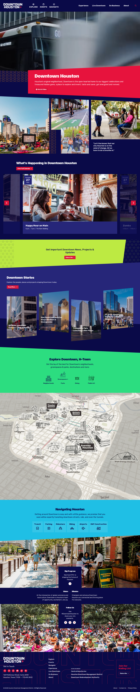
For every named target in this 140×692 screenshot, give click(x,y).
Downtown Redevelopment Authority (85, 677)
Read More (11, 287)
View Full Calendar (24, 168)
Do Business (114, 6)
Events (51, 662)
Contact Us (122, 688)
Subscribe (69, 257)
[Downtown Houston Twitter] (4, 670)
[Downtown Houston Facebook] (65, 622)
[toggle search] (136, 5)
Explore (51, 659)
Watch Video (41, 89)
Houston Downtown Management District (86, 674)
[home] (12, 5)
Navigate (52, 665)
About (126, 6)
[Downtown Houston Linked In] (25, 670)
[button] (6, 203)
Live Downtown (98, 6)
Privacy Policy (132, 688)
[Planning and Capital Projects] (70, 583)
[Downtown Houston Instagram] (70, 622)
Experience (83, 6)
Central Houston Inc (78, 671)
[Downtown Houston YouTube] (17, 670)
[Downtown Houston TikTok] (74, 622)
